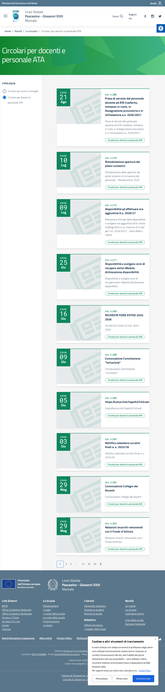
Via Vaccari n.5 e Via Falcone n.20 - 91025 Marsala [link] (86, 650)
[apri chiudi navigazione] (5, 16)
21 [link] (83, 564)
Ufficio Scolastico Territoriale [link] (17, 614)
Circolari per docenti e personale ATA (19, 97)
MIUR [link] (5, 606)
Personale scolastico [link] (95, 606)
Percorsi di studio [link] (93, 614)
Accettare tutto (143, 678)
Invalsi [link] (5, 625)
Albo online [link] (45, 638)
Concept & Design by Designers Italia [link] (82, 679)
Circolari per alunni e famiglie (23, 91)
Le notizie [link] (130, 606)
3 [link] (70, 564)
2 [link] (66, 564)
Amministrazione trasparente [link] (18, 638)
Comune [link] (6, 629)
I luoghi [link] (47, 610)
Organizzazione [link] (51, 621)
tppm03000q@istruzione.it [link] (67, 654)
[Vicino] (155, 639)
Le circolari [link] (130, 610)
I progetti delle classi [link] (95, 629)
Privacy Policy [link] (64, 638)
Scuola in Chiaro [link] (10, 617)
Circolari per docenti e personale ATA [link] (125, 140)
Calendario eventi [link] (134, 614)
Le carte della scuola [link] (54, 617)
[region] (123, 661)
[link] (161, 28)
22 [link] (89, 564)
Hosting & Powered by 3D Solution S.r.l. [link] (83, 675)
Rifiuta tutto (122, 678)
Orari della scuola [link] (134, 620)
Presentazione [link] (50, 606)
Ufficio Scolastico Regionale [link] (16, 610)
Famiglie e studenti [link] (94, 610)
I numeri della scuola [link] (54, 614)
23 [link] (95, 564)
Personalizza (102, 678)
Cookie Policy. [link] (144, 670)
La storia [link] (47, 625)
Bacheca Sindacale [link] (135, 624)
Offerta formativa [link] (93, 625)
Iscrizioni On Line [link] (11, 621)
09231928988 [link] (39, 654)
